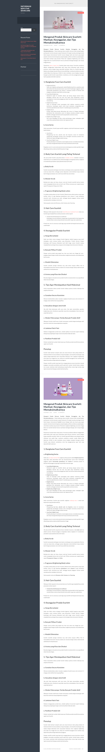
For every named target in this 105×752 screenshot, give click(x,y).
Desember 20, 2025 (48, 45)
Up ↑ (83, 748)
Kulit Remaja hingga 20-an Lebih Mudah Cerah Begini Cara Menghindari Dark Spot (28, 46)
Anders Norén (77, 748)
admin (55, 45)
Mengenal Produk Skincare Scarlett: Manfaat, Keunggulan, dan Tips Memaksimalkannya (63, 39)
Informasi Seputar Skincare (26, 8)
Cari (22, 27)
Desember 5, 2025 (48, 412)
